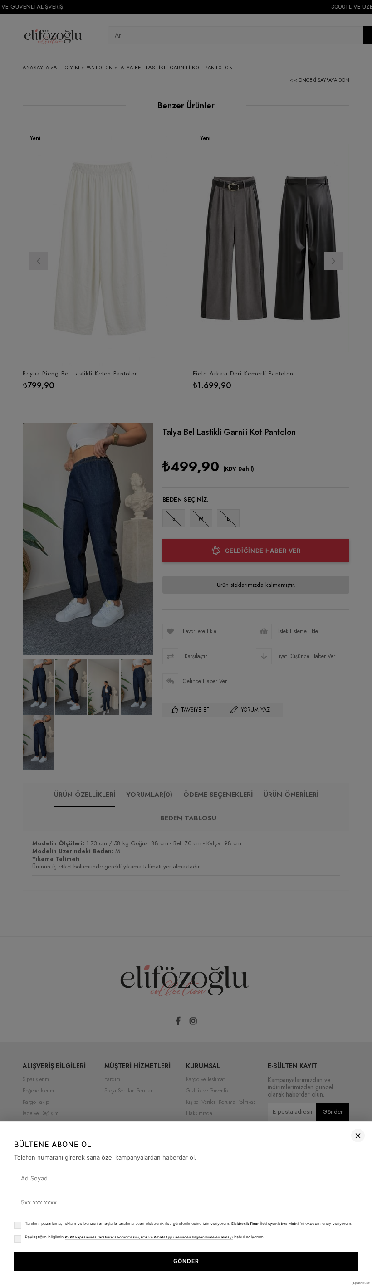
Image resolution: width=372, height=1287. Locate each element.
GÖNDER (186, 1261)
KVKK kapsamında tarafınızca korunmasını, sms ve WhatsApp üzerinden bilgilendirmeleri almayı (149, 1237)
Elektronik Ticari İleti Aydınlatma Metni (265, 1223)
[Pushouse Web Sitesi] (361, 1283)
